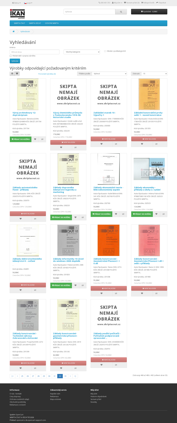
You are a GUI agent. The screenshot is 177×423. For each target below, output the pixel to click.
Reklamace (54, 396)
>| (75, 376)
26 (28, 376)
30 (49, 376)
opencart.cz (21, 420)
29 (44, 376)
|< (12, 376)
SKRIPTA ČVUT (19, 23)
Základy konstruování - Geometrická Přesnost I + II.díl (106, 261)
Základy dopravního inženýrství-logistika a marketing (64, 189)
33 (65, 376)
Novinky (94, 402)
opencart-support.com (37, 420)
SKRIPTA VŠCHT (35, 23)
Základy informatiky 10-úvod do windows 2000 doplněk (68, 259)
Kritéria (12, 47)
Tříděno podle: (84, 73)
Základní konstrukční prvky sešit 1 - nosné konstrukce (148, 113)
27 (33, 376)
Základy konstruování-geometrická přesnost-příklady (65, 335)
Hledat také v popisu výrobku (23, 56)
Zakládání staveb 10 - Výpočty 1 (104, 113)
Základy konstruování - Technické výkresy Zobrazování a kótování (25, 335)
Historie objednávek (98, 396)
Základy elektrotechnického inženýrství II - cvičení (27, 259)
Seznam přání (96, 399)
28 (38, 376)
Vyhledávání (25, 31)
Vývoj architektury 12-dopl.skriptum (24, 113)
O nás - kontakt (15, 394)
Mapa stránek (55, 399)
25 (22, 376)
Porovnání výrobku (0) (47, 74)
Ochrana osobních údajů (19, 399)
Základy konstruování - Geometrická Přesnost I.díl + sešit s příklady (149, 261)
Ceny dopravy (15, 396)
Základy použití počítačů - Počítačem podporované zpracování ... (107, 335)
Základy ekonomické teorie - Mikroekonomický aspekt (108, 188)
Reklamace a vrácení (18, 405)
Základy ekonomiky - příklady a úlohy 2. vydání (147, 188)
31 (55, 376)
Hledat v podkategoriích (116, 51)
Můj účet (94, 394)
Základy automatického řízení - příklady (25, 188)
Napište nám (55, 394)
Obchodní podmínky (18, 402)
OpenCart (19, 414)
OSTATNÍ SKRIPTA (52, 23)
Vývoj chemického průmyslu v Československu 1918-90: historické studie (67, 115)
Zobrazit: (136, 73)
